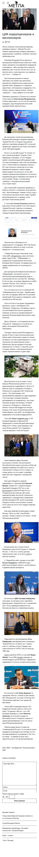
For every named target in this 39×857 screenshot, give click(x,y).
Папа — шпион (7, 835)
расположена (7, 490)
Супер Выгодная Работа (11, 823)
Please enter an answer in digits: (13, 794)
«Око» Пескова (7, 840)
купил (26, 511)
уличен (28, 554)
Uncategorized (16, 748)
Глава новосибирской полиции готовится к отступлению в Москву (17, 817)
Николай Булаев (28, 748)
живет (26, 418)
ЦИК (4, 750)
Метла (17, 4)
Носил (6, 655)
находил (20, 657)
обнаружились (16, 256)
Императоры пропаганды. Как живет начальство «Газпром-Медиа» (15, 829)
